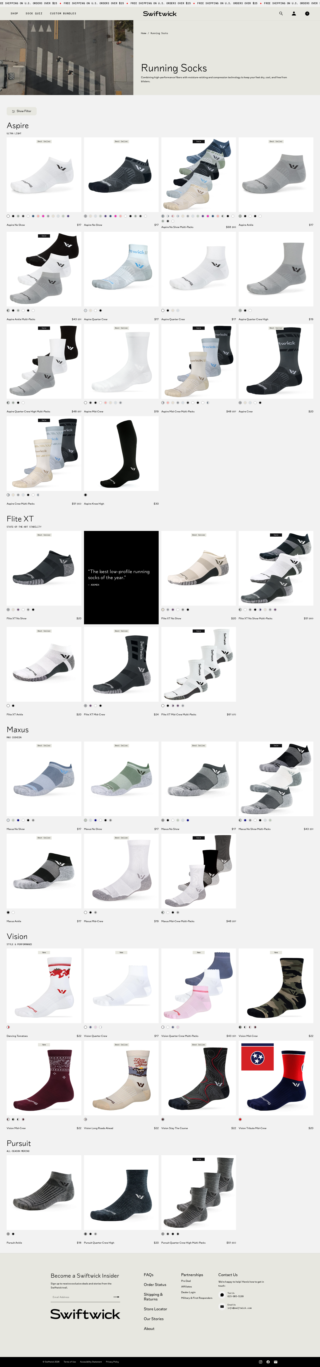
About (149, 1328)
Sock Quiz (34, 13)
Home (143, 33)
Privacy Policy (112, 1361)
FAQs (149, 1274)
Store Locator (155, 1309)
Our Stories (154, 1318)
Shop (14, 13)
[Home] (160, 13)
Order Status (155, 1284)
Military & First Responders (196, 1298)
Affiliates (186, 1286)
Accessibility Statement (91, 1361)
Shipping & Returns (153, 1297)
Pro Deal (186, 1281)
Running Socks (159, 33)
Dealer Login (188, 1292)
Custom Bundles (63, 13)
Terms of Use (70, 1361)
